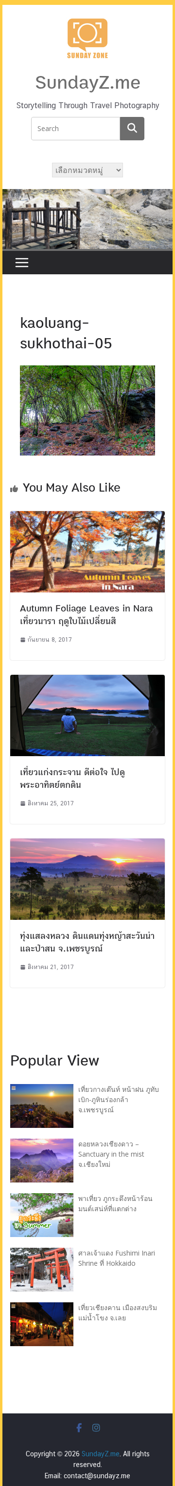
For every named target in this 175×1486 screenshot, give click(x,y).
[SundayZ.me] (87, 195)
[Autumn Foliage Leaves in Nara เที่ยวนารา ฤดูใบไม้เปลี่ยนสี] (87, 517)
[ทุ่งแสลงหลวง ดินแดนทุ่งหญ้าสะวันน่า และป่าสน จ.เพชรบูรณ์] (87, 844)
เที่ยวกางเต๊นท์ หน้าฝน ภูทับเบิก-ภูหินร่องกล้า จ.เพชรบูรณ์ (118, 1099)
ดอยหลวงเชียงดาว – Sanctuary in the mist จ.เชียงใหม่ (111, 1154)
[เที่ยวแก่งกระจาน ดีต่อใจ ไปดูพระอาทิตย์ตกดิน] (87, 681)
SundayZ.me (87, 83)
